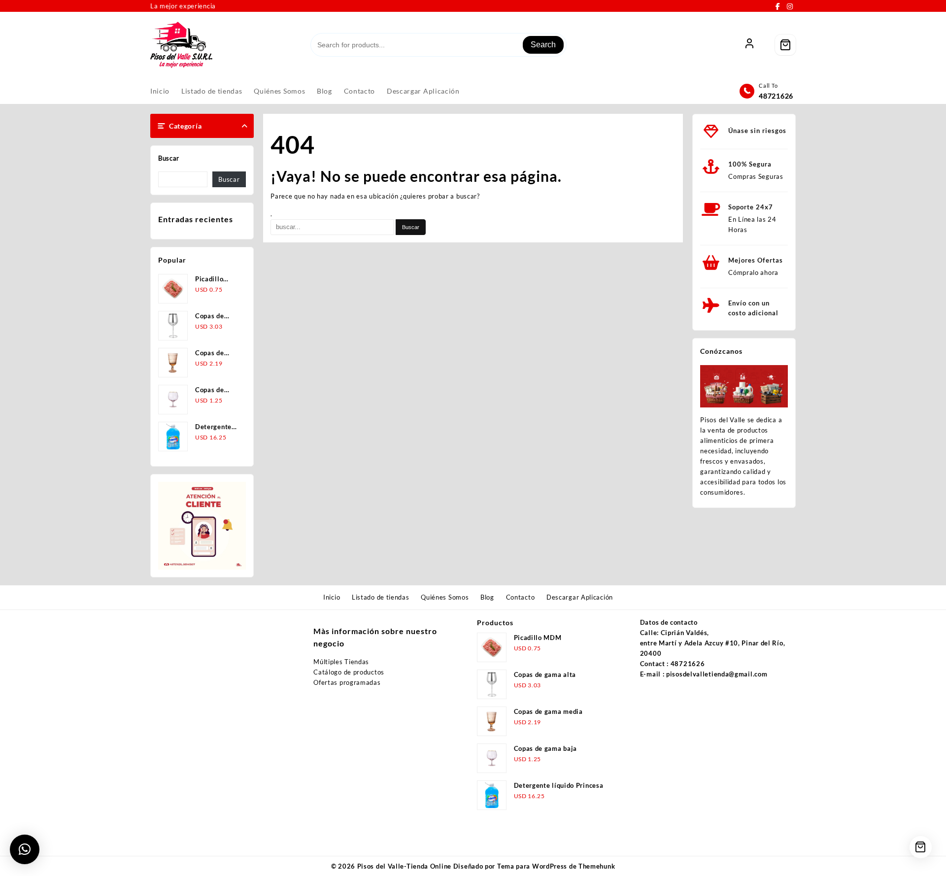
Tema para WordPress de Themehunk (556, 866)
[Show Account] (749, 44)
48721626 (776, 96)
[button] (24, 849)
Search (543, 44)
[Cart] (785, 45)
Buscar (168, 158)
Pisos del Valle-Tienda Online (404, 866)
